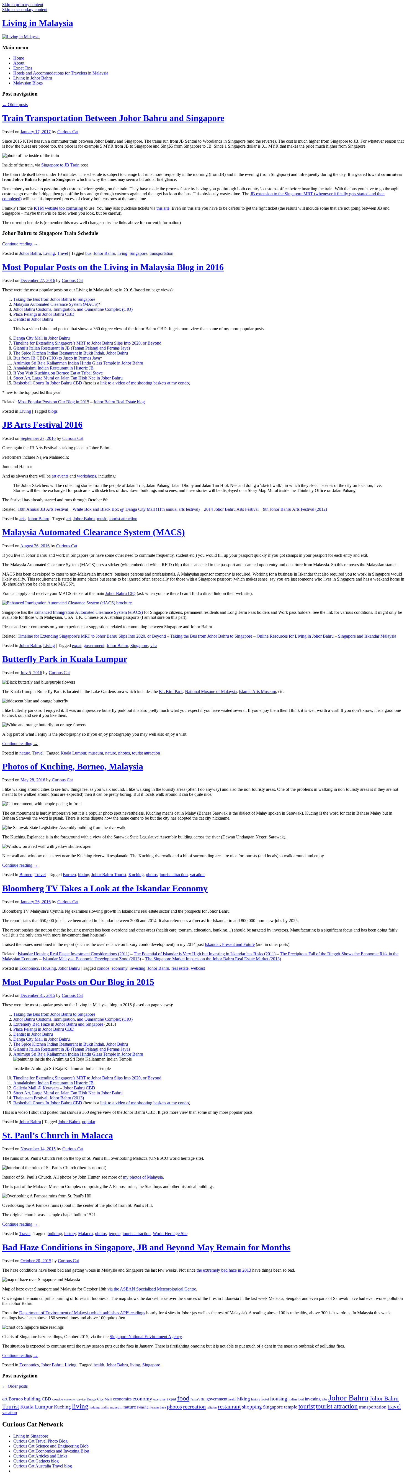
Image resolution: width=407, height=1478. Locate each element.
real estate (180, 968)
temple (114, 1233)
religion (212, 1407)
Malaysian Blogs (28, 83)
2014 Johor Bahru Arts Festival (231, 509)
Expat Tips (22, 68)
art (68, 518)
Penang (142, 1407)
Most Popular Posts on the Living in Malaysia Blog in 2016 (113, 267)
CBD (46, 1399)
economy (119, 968)
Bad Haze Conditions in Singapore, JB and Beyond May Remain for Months (146, 1247)
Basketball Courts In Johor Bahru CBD (47, 383)
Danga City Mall (99, 1399)
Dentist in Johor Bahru (33, 319)
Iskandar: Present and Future (230, 944)
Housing (48, 968)
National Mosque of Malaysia (211, 691)
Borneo (25, 874)
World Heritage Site (170, 1233)
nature (24, 753)
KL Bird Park (171, 691)
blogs (53, 411)
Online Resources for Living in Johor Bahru (295, 636)
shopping (252, 1407)
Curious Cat (67, 131)
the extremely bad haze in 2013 (224, 1270)
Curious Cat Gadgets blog (36, 1461)
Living (49, 253)
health (99, 1364)
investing (137, 968)
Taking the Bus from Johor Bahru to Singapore (54, 299)
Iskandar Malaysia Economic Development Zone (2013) (92, 958)
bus (88, 253)
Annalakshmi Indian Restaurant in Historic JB (53, 368)
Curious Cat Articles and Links (40, 1456)
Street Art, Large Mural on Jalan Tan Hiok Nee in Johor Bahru (68, 378)
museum (95, 753)
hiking (83, 874)
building (55, 1233)
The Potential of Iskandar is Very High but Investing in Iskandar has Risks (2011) (204, 953)
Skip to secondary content (24, 9)
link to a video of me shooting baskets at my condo (144, 383)
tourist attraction (123, 518)
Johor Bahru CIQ (120, 593)
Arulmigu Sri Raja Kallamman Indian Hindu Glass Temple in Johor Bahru (78, 363)
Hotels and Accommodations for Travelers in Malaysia (60, 73)
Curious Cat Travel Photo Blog (40, 1441)
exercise (159, 1399)
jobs (324, 1399)
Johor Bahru (30, 253)
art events (60, 476)
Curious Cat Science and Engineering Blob (51, 1446)
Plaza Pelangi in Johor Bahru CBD (43, 314)
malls (105, 1407)
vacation (197, 874)
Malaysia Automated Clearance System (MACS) (55, 304)
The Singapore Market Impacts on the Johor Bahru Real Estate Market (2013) (213, 958)
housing (278, 1399)
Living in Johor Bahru (32, 78)
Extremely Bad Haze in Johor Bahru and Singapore (58, 1024)
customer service (75, 1399)
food (183, 1398)
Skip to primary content (22, 4)
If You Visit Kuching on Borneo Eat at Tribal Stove (58, 373)
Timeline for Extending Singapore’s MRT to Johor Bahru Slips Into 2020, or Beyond (87, 343)
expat (76, 645)
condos (103, 968)
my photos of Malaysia (143, 1177)
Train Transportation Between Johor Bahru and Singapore (113, 118)
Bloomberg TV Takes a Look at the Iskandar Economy (105, 888)
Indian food (296, 1399)
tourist (306, 1406)
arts (22, 518)
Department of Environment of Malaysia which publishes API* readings (82, 1312)
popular (88, 1121)
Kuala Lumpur (73, 753)
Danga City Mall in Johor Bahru (41, 338)
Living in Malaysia (37, 23)
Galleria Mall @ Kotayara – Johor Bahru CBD (54, 1088)
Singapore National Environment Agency (146, 1336)
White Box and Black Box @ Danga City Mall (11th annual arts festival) (136, 509)
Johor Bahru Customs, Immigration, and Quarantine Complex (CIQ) (73, 309)
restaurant (229, 1406)
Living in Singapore (30, 1436)
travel (394, 1406)
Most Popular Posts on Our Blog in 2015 (53, 401)
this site (162, 208)
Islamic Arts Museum (257, 691)
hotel (265, 1399)
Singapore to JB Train (60, 165)
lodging (95, 1407)
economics (122, 1399)
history (70, 1233)
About (18, 63)
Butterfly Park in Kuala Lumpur (64, 659)
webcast (198, 968)
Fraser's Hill (197, 1399)
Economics (29, 968)
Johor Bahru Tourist (108, 874)
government (94, 645)
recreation (194, 1406)
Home (18, 58)
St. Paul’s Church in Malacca (57, 1135)
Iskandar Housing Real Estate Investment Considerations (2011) (73, 953)
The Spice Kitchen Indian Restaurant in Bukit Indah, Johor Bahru (70, 353)
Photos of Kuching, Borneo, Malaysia (72, 766)
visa (153, 645)
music (102, 518)
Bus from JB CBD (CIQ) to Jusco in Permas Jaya (56, 358)
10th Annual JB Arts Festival (43, 509)
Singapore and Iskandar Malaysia (367, 636)
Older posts (15, 104)
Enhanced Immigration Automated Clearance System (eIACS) (88, 612)
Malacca (85, 1233)
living (122, 253)
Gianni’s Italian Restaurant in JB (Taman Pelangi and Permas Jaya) (71, 348)
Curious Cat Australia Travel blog (42, 1466)
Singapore (138, 253)
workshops (86, 476)
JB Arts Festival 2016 (42, 425)
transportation (161, 253)
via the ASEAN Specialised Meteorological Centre (151, 1289)
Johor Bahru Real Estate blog (119, 401)
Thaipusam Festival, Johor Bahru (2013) (48, 1097)
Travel (62, 253)
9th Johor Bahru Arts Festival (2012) (295, 509)
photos (124, 753)
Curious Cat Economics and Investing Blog (51, 1451)
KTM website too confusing (58, 208)
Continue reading (20, 244)
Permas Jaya (158, 1407)
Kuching (136, 874)
